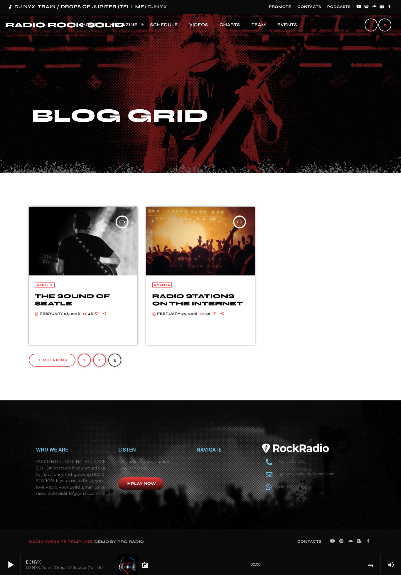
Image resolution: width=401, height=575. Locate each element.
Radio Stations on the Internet (197, 299)
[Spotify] (366, 7)
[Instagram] (382, 7)
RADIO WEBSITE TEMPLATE (61, 541)
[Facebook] (389, 7)
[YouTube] (358, 7)
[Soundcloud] (374, 7)
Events (45, 285)
